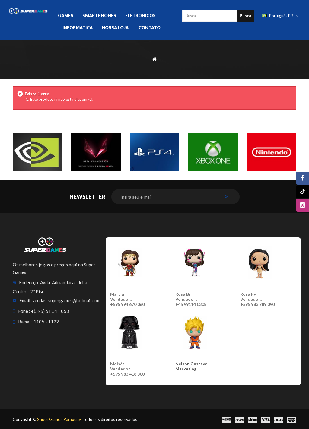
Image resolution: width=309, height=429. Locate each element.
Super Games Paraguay (59, 419)
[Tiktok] (302, 191)
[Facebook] (302, 178)
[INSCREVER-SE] (226, 196)
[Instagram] (302, 205)
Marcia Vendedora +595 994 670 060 (127, 299)
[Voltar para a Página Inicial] (154, 58)
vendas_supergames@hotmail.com (66, 300)
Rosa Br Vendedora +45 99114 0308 (190, 299)
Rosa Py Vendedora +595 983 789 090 (257, 299)
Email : (25, 300)
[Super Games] (28, 10)
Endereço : (29, 282)
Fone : (24, 311)
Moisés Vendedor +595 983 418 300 (127, 369)
